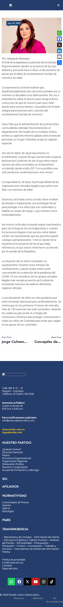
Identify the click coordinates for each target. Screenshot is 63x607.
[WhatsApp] (59, 33)
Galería (6, 508)
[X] (59, 45)
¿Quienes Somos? (11, 449)
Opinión (6, 505)
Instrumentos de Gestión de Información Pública (30, 550)
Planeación (8, 545)
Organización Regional (14, 461)
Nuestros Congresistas (15, 467)
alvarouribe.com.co (13, 429)
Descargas (8, 511)
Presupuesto (41, 543)
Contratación (35, 545)
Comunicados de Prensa (15, 502)
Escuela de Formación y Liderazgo (20, 470)
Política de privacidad (13, 559)
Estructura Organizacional (16, 458)
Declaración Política (13, 464)
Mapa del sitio (10, 568)
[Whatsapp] (11, 581)
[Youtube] (35, 581)
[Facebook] (19, 581)
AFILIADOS (10, 486)
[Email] (59, 57)
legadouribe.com (12, 432)
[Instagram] (43, 581)
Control (21, 545)
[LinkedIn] (59, 51)
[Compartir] (59, 63)
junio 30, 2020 (14, 23)
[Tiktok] (51, 581)
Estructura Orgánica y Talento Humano (25, 540)
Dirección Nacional (12, 452)
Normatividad (24, 543)
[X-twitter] (27, 581)
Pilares (6, 455)
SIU (4, 478)
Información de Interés (46, 537)
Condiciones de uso (12, 562)
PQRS (6, 520)
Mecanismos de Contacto (18, 537)
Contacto (7, 565)
